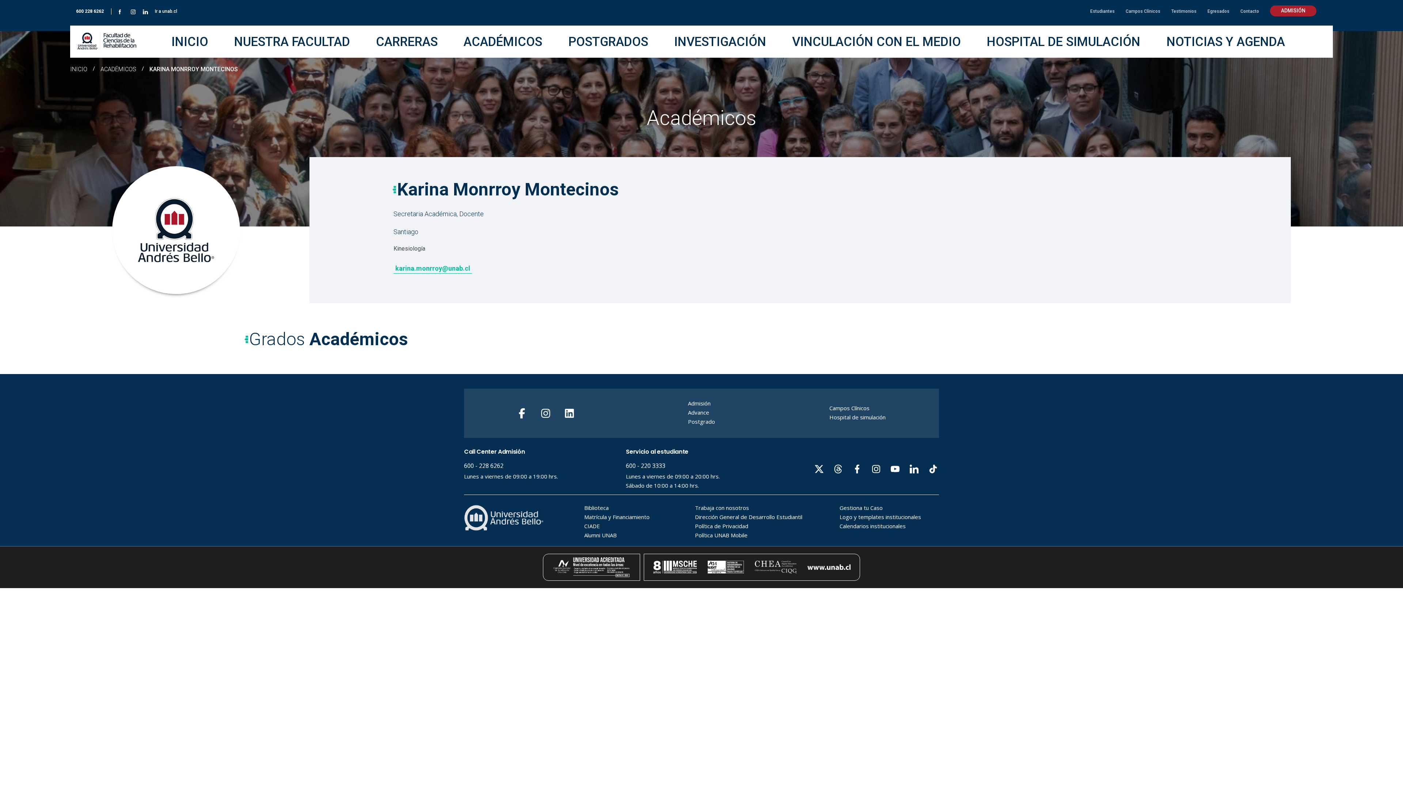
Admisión (1293, 11)
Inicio (78, 69)
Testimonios (1184, 11)
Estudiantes (1102, 11)
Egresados (1218, 11)
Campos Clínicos (1143, 11)
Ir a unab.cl (166, 11)
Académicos (118, 69)
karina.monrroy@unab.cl (432, 268)
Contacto (1249, 11)
